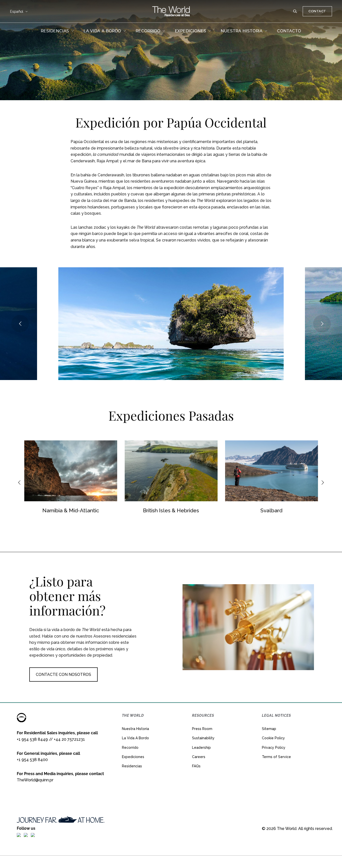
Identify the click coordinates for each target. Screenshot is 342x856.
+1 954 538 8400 (32, 759)
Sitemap (269, 729)
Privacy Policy (273, 748)
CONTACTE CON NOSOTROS (63, 674)
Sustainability (203, 738)
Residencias (132, 766)
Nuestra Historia (135, 729)
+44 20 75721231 (69, 739)
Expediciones (133, 757)
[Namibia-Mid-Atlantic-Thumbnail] (70, 470)
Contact (317, 11)
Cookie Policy (273, 738)
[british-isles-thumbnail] (171, 470)
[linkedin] (33, 834)
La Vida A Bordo (135, 738)
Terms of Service (276, 757)
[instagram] (26, 834)
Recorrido (130, 748)
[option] (70, 478)
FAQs (196, 766)
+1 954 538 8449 (32, 739)
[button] (295, 11)
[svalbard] (271, 470)
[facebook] (19, 834)
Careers (198, 757)
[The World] (171, 11)
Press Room (202, 729)
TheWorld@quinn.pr (35, 780)
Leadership (201, 748)
